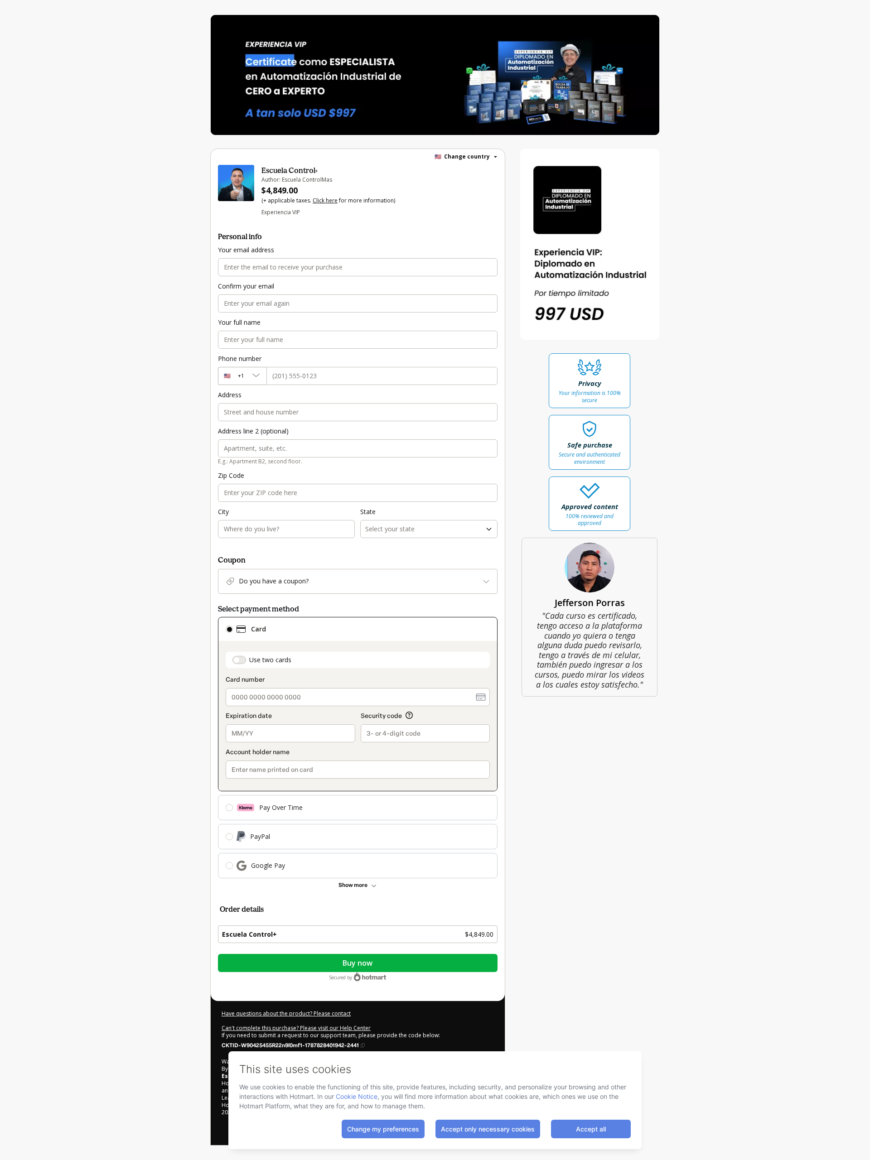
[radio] (229, 629)
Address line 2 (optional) (253, 431)
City (223, 511)
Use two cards (270, 659)
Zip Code (231, 475)
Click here (325, 200)
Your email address (246, 249)
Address (230, 394)
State (368, 511)
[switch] (239, 660)
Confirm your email (246, 286)
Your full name (239, 322)
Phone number (239, 358)
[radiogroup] (358, 747)
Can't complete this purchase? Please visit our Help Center (296, 1028)
